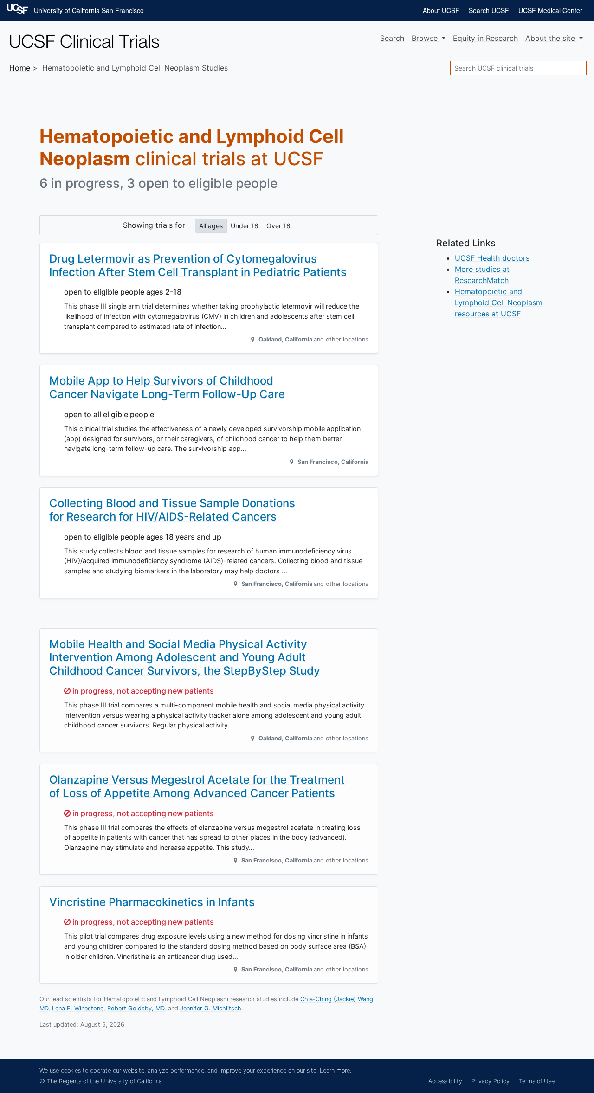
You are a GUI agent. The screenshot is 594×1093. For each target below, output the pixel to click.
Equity (485, 38)
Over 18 (278, 226)
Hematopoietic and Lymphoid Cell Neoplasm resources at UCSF (498, 302)
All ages (211, 226)
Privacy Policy (490, 1081)
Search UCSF (489, 10)
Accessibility (445, 1081)
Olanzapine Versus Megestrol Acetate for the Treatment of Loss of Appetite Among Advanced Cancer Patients (197, 786)
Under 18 (244, 226)
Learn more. (335, 1070)
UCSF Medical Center (550, 10)
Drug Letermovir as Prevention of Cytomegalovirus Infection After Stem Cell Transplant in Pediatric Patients (198, 265)
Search (392, 38)
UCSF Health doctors (492, 258)
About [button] (550, 38)
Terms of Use (537, 1081)
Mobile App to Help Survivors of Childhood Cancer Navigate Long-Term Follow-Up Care (167, 387)
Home (19, 67)
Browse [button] (426, 38)
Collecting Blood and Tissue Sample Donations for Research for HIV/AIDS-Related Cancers (172, 509)
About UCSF (441, 10)
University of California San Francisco (89, 10)
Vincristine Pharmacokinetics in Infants (152, 902)
